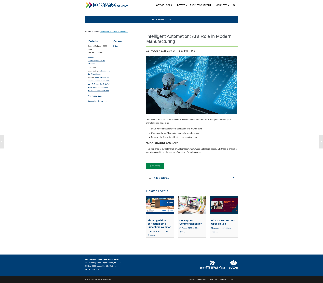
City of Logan (164, 5)
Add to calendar (161, 178)
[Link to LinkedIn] (232, 279)
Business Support (200, 5)
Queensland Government (98, 101)
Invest (181, 5)
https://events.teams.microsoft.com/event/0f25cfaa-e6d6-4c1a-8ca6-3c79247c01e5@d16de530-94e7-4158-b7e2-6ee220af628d (99, 84)
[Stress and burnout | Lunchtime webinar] (321, 141)
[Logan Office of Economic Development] (106, 5)
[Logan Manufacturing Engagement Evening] (2, 141)
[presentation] (160, 206)
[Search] (234, 5)
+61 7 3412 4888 (95, 269)
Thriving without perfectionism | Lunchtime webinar (159, 223)
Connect (221, 5)
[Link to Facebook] (236, 279)
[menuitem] (234, 4)
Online (115, 46)
